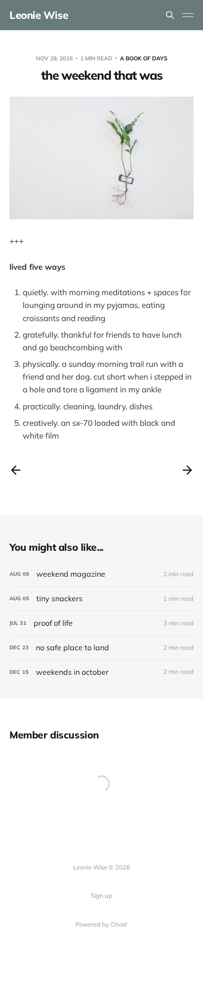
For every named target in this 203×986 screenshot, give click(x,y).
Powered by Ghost (101, 924)
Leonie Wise (38, 15)
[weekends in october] (101, 672)
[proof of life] (101, 623)
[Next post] (187, 470)
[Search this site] (170, 15)
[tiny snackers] (101, 599)
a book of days (144, 58)
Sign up (101, 895)
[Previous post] (15, 470)
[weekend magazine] (101, 574)
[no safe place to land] (101, 648)
